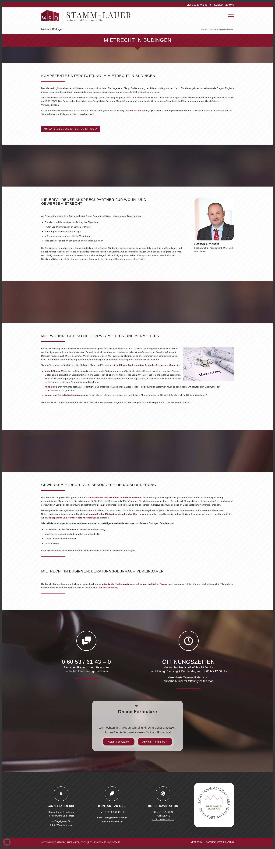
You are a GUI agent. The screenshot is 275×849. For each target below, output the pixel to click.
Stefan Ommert (137, 110)
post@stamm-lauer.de (116, 817)
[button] (7, 842)
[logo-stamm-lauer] (86, 16)
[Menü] (230, 16)
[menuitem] (223, 5)
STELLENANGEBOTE (163, 819)
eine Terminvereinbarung (105, 587)
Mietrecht (61, 216)
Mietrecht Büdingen (52, 29)
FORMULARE (163, 815)
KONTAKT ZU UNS (224, 5)
